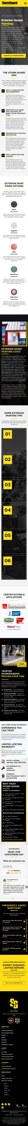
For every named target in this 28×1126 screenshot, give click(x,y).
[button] (1, 887)
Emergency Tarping (7, 1044)
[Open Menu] (25, 3)
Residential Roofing (7, 1030)
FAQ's (3, 1076)
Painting (3, 1042)
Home (4, 15)
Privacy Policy (8, 1114)
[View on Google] (4, 880)
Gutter (6, 1092)
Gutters (3, 1035)
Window (6, 1094)
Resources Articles (6, 1080)
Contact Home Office (7, 1056)
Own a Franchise (6, 1066)
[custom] (2, 1104)
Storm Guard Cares (7, 1059)
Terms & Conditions (18, 1114)
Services (9, 15)
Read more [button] (6, 894)
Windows (4, 1040)
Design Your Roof (6, 1078)
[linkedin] (9, 1104)
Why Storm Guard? (7, 1054)
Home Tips (7, 1090)
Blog (5, 1083)
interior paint (12, 191)
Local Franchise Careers (8, 1068)
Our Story (4, 1052)
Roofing (6, 1086)
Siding (3, 1037)
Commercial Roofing (7, 1033)
